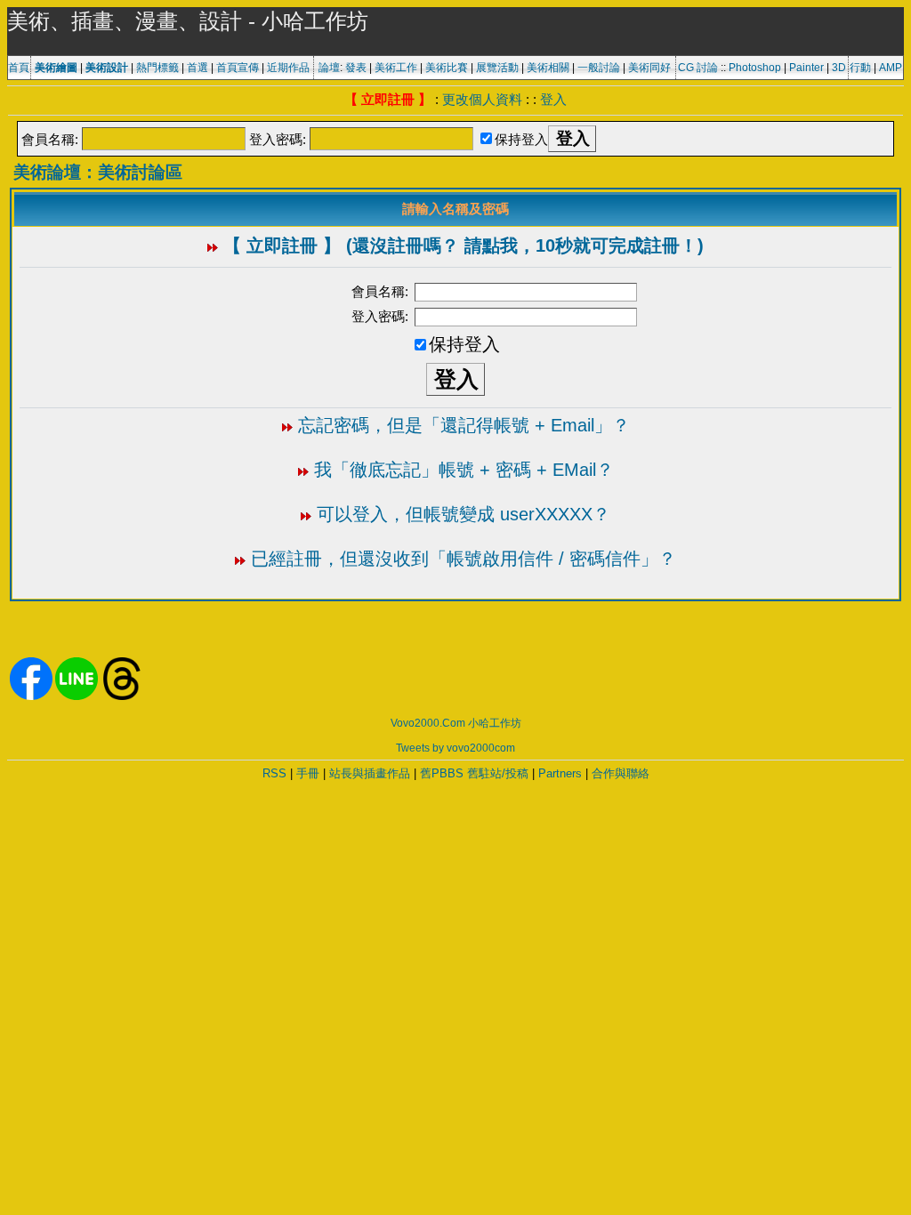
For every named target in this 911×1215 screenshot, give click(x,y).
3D (839, 67)
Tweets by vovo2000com (455, 748)
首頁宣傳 (237, 67)
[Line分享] (76, 696)
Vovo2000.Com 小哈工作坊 (456, 723)
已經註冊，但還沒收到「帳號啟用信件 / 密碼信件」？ (463, 558)
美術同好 (649, 67)
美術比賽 (446, 67)
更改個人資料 (482, 99)
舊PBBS (442, 773)
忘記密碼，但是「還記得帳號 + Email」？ (464, 425)
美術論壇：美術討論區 (97, 172)
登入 (553, 99)
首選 (197, 67)
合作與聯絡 (620, 773)
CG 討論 (698, 67)
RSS (274, 773)
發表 (356, 67)
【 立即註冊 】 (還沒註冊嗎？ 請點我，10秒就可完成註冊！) (463, 245)
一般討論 (598, 67)
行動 (860, 67)
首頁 (18, 67)
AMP (890, 67)
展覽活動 (497, 67)
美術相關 (548, 67)
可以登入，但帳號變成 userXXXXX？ (463, 514)
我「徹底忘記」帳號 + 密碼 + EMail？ (464, 469)
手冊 (307, 773)
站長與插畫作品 (369, 773)
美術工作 (396, 67)
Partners (560, 773)
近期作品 (288, 67)
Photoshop (755, 67)
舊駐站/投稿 (497, 773)
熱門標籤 (157, 67)
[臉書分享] (31, 696)
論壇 (329, 67)
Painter (806, 67)
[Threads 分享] (122, 696)
